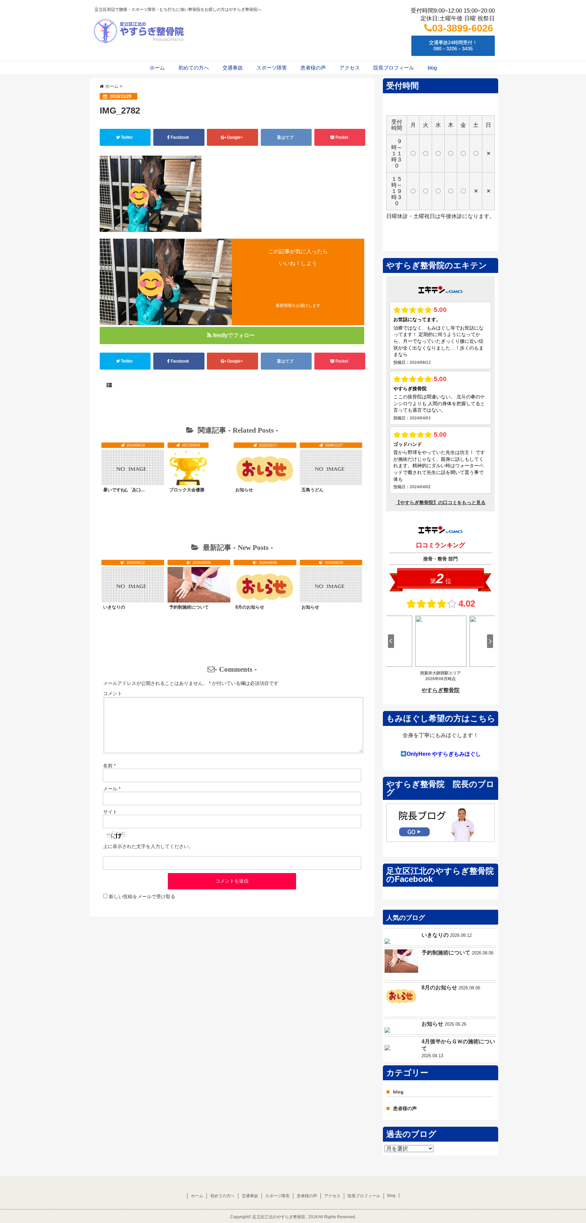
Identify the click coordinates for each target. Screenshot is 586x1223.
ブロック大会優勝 (186, 489)
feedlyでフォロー (234, 335)
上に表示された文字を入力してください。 (148, 846)
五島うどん (312, 489)
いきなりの (114, 607)
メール (111, 788)
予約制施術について (189, 607)
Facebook (180, 137)
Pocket (341, 137)
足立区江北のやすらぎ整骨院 (278, 1217)
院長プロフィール (393, 68)
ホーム (157, 68)
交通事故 (232, 68)
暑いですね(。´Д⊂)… (124, 489)
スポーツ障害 (271, 68)
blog (432, 68)
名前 (109, 765)
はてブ (287, 137)
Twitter (127, 137)
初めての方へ (193, 68)
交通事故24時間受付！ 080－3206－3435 (453, 45)
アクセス (349, 68)
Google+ (235, 137)
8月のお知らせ (249, 607)
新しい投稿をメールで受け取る (142, 896)
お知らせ (244, 489)
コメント (112, 693)
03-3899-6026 (462, 28)
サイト (110, 811)
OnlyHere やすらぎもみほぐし (444, 754)
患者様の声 (313, 68)
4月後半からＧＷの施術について (458, 1045)
